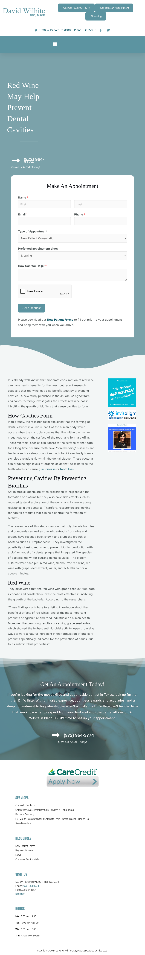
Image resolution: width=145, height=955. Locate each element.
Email (23, 214)
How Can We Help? (32, 266)
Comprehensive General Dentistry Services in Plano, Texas (44, 809)
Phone (79, 214)
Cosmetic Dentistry (25, 805)
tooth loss (66, 469)
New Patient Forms (25, 846)
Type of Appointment (32, 231)
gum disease (47, 469)
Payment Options (24, 850)
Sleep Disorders (23, 823)
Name (23, 197)
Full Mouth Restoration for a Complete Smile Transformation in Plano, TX (52, 818)
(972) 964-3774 (31, 885)
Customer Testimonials (27, 859)
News (18, 854)
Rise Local (103, 950)
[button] (55, 44)
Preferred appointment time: (38, 248)
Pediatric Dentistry (24, 814)
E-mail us (20, 893)
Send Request (31, 307)
